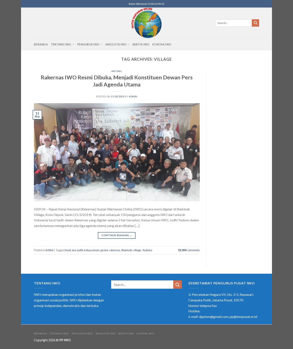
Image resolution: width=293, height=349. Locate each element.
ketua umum (91, 250)
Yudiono (147, 250)
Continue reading (116, 235)
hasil (68, 250)
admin (133, 96)
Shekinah (126, 250)
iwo (74, 250)
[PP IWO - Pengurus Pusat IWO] (147, 23)
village (137, 250)
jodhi (80, 250)
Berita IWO (141, 44)
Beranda (41, 44)
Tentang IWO (61, 44)
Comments (189, 250)
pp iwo (104, 250)
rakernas (114, 250)
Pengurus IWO (88, 44)
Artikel (116, 71)
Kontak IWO (161, 44)
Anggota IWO (116, 44)
